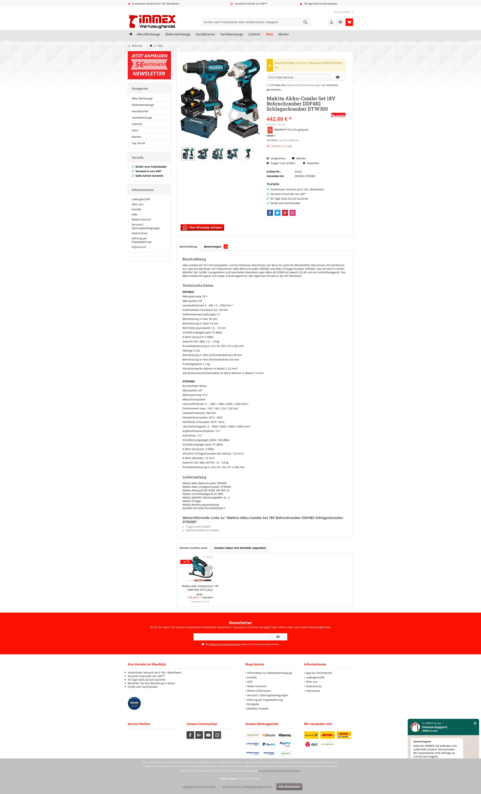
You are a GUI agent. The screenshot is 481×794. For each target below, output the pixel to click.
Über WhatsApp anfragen (205, 227)
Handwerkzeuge (142, 117)
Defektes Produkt (257, 708)
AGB (134, 214)
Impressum (139, 247)
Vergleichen (277, 158)
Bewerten (312, 163)
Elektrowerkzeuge (143, 105)
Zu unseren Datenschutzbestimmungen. (279, 770)
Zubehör (137, 124)
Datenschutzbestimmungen (303, 85)
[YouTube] (208, 735)
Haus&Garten (140, 111)
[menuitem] (342, 12)
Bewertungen (215, 246)
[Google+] (199, 735)
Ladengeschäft (141, 199)
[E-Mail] (285, 213)
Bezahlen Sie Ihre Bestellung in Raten (151, 683)
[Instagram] (293, 213)
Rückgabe (253, 704)
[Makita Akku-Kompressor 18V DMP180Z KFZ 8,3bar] (200, 569)
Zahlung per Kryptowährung (141, 240)
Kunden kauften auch (193, 548)
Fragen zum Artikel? (282, 163)
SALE (135, 130)
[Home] (131, 34)
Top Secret (138, 143)
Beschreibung (188, 246)
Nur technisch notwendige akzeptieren (247, 786)
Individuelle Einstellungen (199, 786)
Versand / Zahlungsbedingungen (146, 226)
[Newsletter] (149, 65)
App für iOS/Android (319, 673)
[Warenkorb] (349, 22)
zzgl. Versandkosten (288, 140)
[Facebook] (270, 213)
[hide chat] (475, 723)
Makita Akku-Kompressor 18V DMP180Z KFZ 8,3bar (200, 588)
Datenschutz (139, 233)
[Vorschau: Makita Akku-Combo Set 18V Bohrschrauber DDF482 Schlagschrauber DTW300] (188, 153)
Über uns (137, 204)
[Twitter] (278, 213)
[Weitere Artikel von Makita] (338, 115)
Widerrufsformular (259, 690)
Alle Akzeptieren (289, 786)
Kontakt (136, 209)
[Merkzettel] (340, 22)
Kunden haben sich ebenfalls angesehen (240, 548)
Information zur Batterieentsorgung (269, 673)
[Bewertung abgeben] (298, 113)
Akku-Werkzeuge (142, 98)
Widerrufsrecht (141, 219)
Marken (136, 137)
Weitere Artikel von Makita (202, 530)
